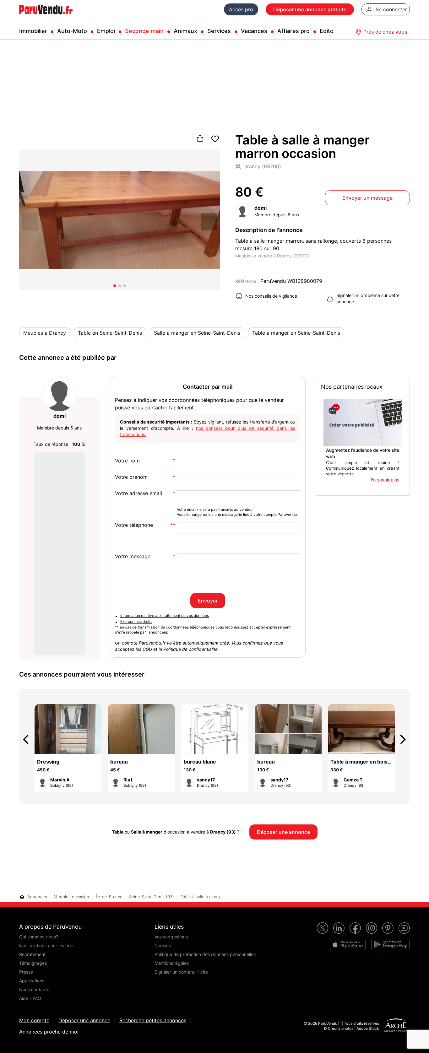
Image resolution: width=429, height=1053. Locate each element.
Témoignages (33, 963)
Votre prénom (131, 477)
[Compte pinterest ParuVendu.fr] (388, 928)
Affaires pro (293, 31)
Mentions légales (172, 963)
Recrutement (32, 954)
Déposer (309, 9)
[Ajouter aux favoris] (215, 139)
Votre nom (127, 461)
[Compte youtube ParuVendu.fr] (404, 928)
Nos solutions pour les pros (46, 945)
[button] (209, 221)
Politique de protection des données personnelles (205, 954)
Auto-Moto (72, 31)
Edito (327, 31)
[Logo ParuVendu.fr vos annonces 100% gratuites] (46, 17)
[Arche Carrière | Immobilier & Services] (396, 1026)
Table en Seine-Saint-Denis (110, 333)
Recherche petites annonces (152, 1020)
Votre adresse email (138, 493)
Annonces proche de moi (49, 1032)
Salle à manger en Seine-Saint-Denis (197, 333)
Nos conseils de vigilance (271, 296)
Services (219, 31)
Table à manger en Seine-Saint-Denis (296, 333)
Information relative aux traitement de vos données (164, 615)
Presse (26, 972)
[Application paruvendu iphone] (347, 944)
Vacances (254, 31)
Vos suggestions (171, 936)
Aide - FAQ (30, 998)
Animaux (185, 31)
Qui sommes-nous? (38, 936)
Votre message (132, 556)
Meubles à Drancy (44, 333)
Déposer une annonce (84, 1020)
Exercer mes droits (136, 621)
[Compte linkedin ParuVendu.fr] (339, 928)
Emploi (106, 31)
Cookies (163, 945)
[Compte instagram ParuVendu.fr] (371, 928)
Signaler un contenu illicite (181, 972)
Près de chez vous (385, 32)
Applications (31, 980)
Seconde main (144, 31)
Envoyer (208, 600)
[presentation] (28, 739)
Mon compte (34, 1020)
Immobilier (33, 31)
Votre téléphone (134, 525)
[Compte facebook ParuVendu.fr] (355, 928)
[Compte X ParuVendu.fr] (322, 928)
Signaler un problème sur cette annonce (367, 298)
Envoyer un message (367, 198)
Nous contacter (35, 989)
